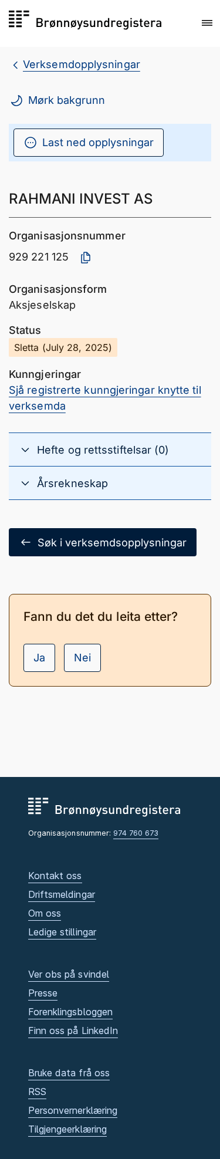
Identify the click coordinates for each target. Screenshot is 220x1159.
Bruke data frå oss (69, 1073)
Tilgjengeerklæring (67, 1129)
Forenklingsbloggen (70, 1012)
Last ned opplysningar (98, 142)
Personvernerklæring (73, 1110)
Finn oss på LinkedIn (73, 1030)
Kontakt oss (55, 875)
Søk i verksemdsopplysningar (112, 542)
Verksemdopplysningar (81, 64)
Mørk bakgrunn (66, 100)
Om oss (45, 913)
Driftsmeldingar (61, 894)
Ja (39, 657)
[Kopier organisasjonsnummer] (86, 258)
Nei (82, 657)
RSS (37, 1091)
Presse (43, 993)
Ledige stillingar (62, 932)
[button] (207, 23)
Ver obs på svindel (69, 974)
